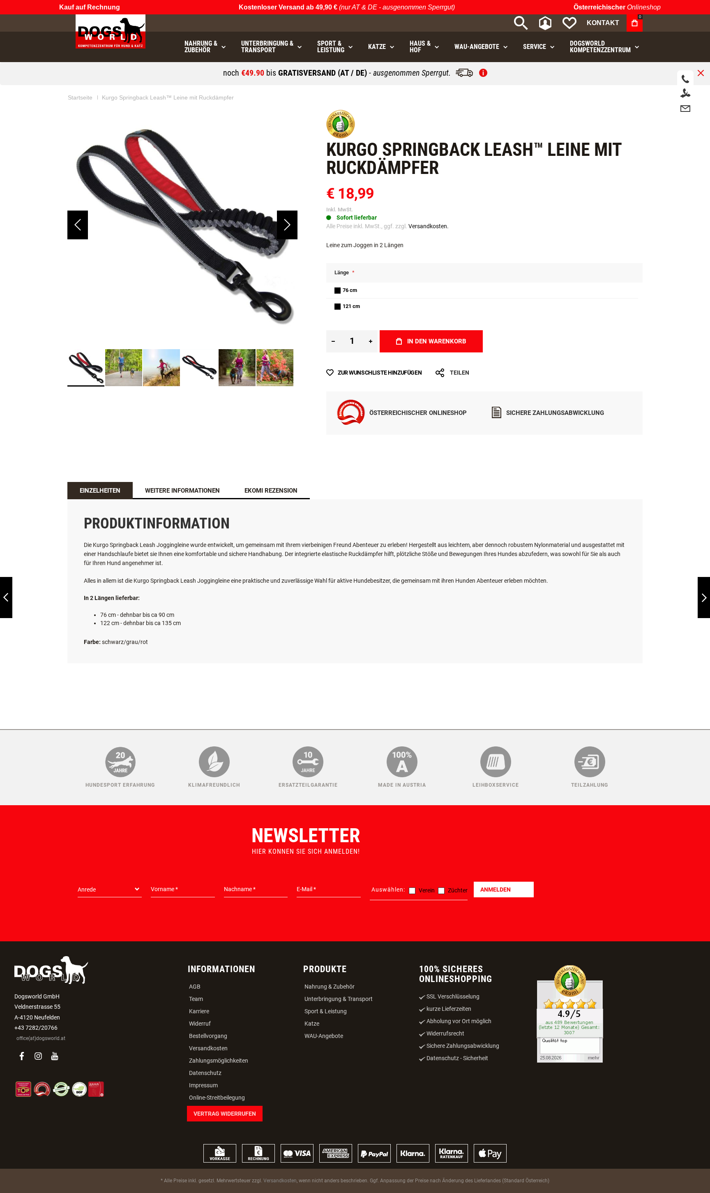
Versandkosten (208, 1048)
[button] (77, 225)
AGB (195, 986)
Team (196, 999)
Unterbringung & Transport (338, 999)
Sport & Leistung (325, 1011)
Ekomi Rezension (270, 490)
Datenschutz (205, 1073)
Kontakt (603, 22)
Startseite (80, 97)
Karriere (199, 1011)
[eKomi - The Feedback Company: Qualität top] (570, 1014)
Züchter (458, 890)
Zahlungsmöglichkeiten (218, 1060)
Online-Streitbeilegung (217, 1097)
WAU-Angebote (323, 1036)
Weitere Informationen (182, 490)
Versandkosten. (428, 226)
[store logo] (110, 31)
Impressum (203, 1085)
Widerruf (200, 1023)
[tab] (100, 490)
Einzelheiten (100, 490)
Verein (427, 890)
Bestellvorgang (208, 1036)
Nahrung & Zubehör (329, 986)
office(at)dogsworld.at (40, 1038)
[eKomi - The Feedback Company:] (340, 136)
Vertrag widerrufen (225, 1113)
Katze (311, 1023)
